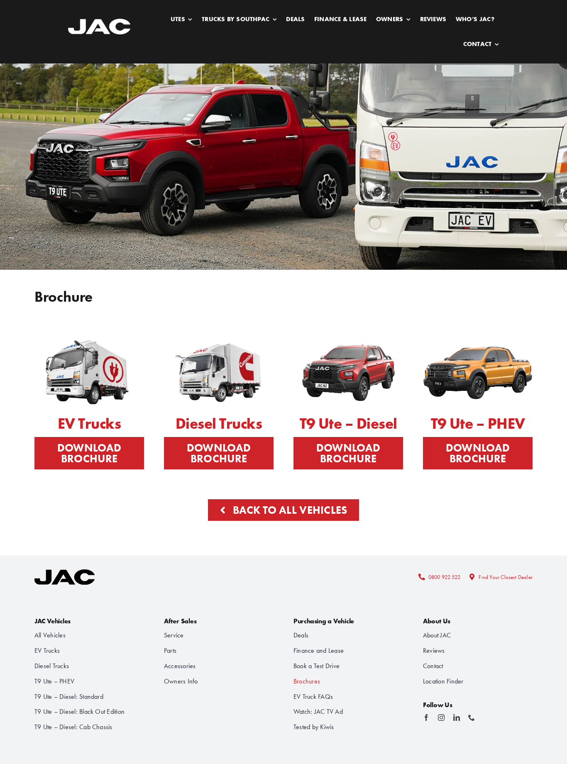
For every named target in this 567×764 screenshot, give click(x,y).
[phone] (471, 717)
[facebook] (426, 717)
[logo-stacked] (64, 566)
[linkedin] (456, 717)
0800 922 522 (444, 577)
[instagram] (441, 717)
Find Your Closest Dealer (506, 577)
